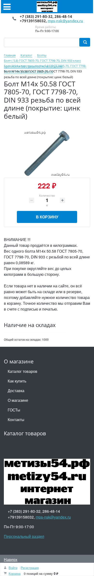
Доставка (16, 390)
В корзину (47, 217)
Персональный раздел (24, 536)
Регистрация (30, 567)
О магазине (18, 400)
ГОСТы (14, 410)
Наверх (10, 559)
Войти (13, 567)
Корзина (14, 573)
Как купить (17, 381)
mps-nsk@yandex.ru (65, 20)
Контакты (16, 419)
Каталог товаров (22, 371)
